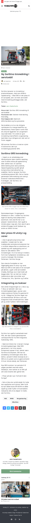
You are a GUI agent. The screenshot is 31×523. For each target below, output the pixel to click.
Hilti (12, 398)
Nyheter (8, 67)
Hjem (3, 67)
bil (6, 398)
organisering (22, 398)
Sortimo (15, 402)
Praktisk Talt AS (18, 515)
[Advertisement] (15, 30)
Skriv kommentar (15, 471)
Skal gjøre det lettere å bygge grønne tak (15, 1)
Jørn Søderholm (7, 81)
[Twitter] (8, 408)
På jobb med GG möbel (10, 499)
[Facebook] (4, 408)
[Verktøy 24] (10, 6)
